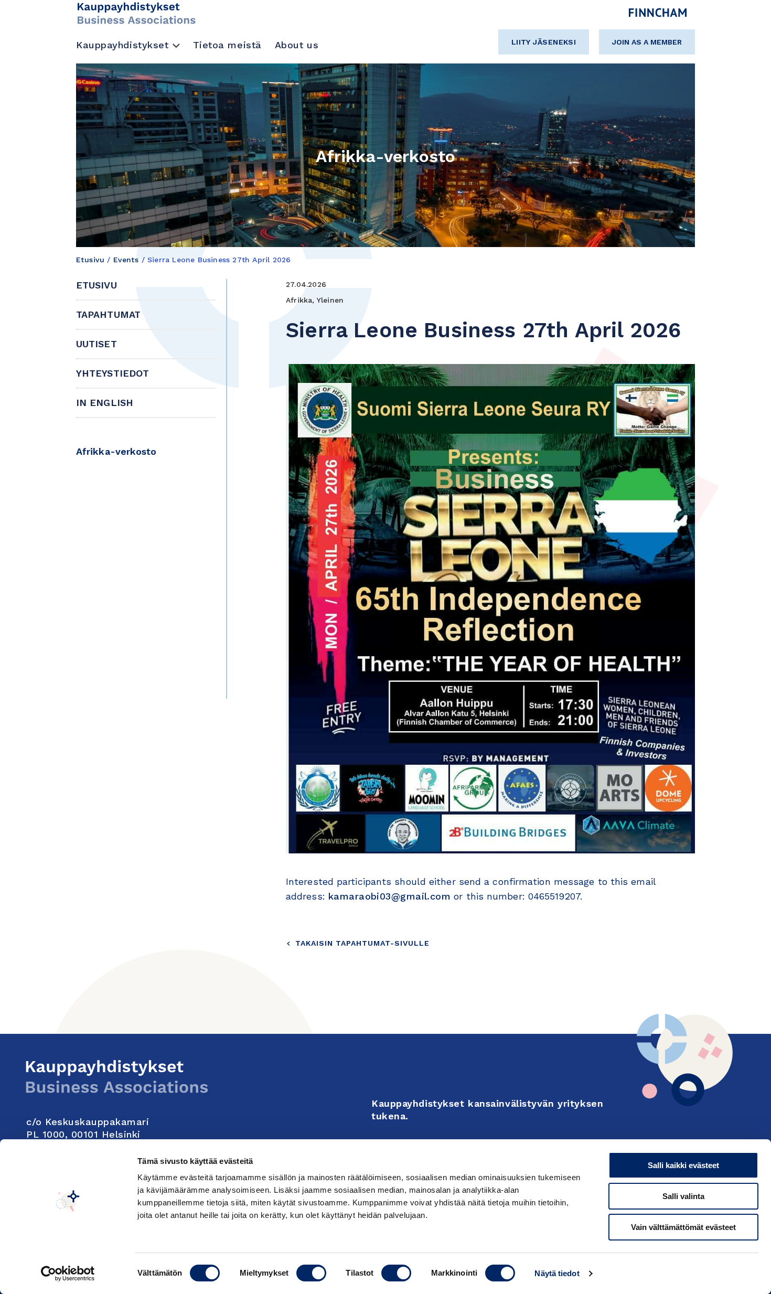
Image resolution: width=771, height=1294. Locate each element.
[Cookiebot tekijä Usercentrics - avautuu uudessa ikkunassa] (68, 1273)
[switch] (311, 1273)
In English (104, 402)
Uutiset (96, 343)
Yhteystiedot (112, 373)
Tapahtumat (108, 314)
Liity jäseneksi (543, 42)
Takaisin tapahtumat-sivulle (362, 943)
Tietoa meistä (227, 44)
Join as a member (647, 42)
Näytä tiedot (556, 1273)
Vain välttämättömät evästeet (683, 1227)
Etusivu (90, 259)
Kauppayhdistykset (122, 44)
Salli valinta (683, 1196)
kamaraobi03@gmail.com (389, 896)
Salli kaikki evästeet (683, 1165)
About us (296, 44)
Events (126, 259)
